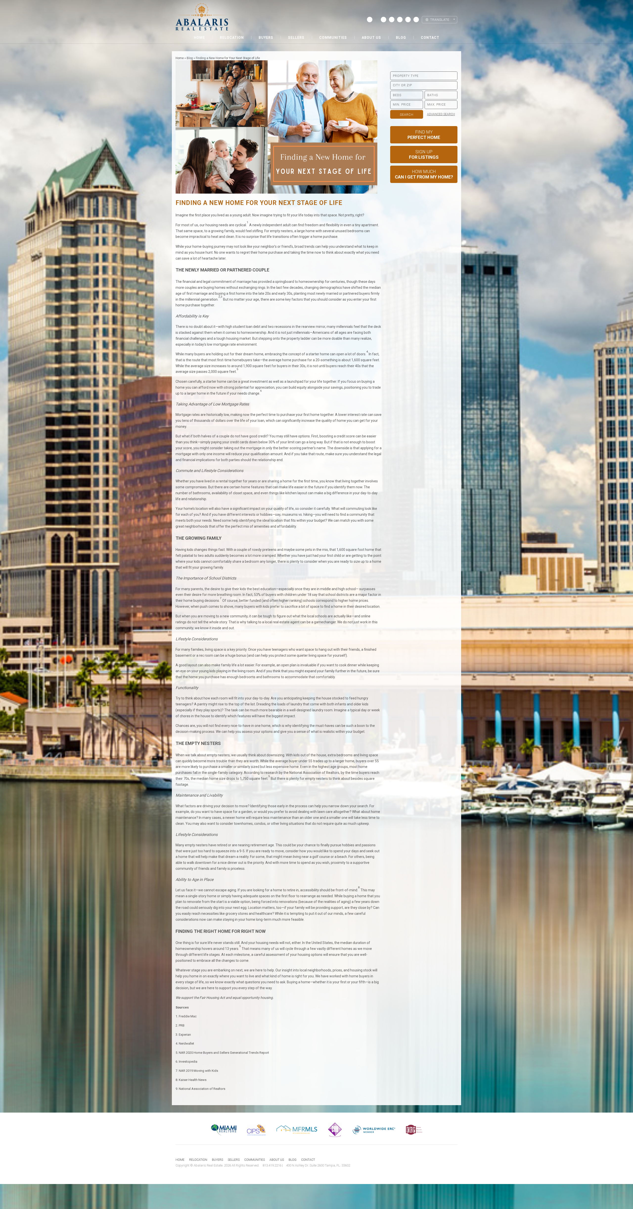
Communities (333, 38)
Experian (185, 1034)
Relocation (232, 38)
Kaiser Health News (192, 1080)
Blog (401, 38)
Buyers (266, 38)
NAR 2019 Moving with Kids (198, 1071)
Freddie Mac (188, 1016)
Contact (430, 38)
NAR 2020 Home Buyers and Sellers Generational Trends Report (224, 1052)
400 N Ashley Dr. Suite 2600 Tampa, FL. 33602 (318, 1165)
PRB (181, 1025)
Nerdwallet (186, 1043)
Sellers (296, 38)
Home (199, 38)
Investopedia (188, 1061)
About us (371, 38)
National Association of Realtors (202, 1089)
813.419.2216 (272, 1165)
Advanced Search (441, 114)
